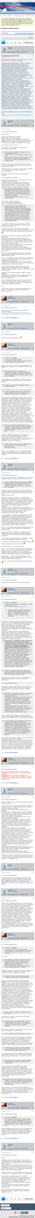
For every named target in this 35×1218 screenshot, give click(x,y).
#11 (32, 872)
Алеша (10, 47)
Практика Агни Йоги (30, 15)
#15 (32, 1152)
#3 (32, 305)
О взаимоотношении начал (25, 114)
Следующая (28, 42)
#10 (32, 797)
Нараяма (10, 121)
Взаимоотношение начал (10, 114)
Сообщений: (23, 51)
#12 (32, 898)
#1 (32, 55)
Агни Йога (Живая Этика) (19, 15)
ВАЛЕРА (10, 569)
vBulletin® (27, 1215)
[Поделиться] (32, 52)
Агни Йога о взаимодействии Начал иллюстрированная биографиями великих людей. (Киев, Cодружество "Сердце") (17, 313)
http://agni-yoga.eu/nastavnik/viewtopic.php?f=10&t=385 (18, 478)
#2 (32, 129)
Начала (17, 114)
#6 (32, 472)
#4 (32, 332)
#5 (32, 352)
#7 (32, 577)
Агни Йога (10, 15)
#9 (32, 766)
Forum (5, 15)
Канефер (20, 111)
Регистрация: (11, 51)
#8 (32, 596)
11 (20, 42)
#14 (32, 1111)
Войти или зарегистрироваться (25, 1)
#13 (32, 942)
